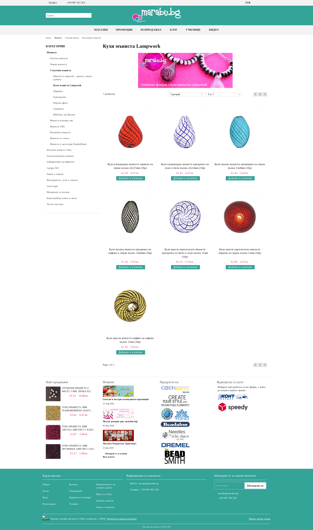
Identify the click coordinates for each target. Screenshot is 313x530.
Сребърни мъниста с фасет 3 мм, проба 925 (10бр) (76, 390)
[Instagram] (260, 3)
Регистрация (49, 504)
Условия (73, 504)
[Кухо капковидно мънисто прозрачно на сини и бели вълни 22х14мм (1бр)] (185, 132)
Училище (193, 29)
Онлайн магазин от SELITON (156, 527)
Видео (214, 29)
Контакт (73, 484)
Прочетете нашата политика (122, 519)
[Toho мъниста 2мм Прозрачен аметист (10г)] (53, 451)
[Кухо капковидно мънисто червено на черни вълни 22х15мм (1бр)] (130, 132)
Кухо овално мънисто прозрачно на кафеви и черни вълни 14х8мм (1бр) (130, 251)
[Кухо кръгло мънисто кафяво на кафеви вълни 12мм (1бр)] (130, 305)
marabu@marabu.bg (148, 483)
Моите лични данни (259, 519)
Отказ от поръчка (105, 507)
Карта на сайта (104, 494)
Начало (46, 484)
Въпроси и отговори (80, 497)
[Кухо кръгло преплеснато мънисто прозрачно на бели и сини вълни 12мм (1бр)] (185, 217)
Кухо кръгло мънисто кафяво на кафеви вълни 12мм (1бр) (130, 340)
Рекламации (75, 491)
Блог (174, 29)
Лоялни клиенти (105, 501)
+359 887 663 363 (76, 2)
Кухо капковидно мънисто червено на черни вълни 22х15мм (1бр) (130, 166)
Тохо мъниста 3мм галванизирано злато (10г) (76, 409)
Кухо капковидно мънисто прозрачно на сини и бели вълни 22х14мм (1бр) (185, 166)
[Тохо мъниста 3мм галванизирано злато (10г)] (53, 413)
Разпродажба (151, 29)
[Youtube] (143, 496)
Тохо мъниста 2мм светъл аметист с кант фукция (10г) (78, 428)
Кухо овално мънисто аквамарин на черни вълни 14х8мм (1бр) (240, 166)
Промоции (124, 29)
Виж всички (109, 457)
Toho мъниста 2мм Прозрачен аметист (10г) (78, 447)
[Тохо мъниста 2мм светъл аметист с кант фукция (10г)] (53, 432)
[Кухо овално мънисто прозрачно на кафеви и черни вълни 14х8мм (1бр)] (130, 217)
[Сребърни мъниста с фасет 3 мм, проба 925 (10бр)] (53, 394)
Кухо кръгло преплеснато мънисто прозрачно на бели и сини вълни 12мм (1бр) (185, 253)
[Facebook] (255, 3)
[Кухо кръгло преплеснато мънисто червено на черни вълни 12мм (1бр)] (239, 217)
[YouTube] (265, 3)
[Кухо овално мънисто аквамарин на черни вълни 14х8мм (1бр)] (239, 132)
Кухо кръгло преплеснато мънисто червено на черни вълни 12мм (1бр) (239, 251)
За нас (46, 491)
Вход (45, 497)
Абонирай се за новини (116, 453)
